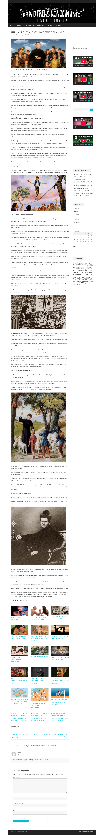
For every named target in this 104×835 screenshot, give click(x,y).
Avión (74, 264)
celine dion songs (78, 188)
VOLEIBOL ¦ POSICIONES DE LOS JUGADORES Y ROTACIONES (39, 705)
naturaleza (88, 281)
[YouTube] (92, 1)
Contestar (13, 764)
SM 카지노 (76, 174)
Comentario (16, 777)
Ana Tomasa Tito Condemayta (84, 262)
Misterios (58, 25)
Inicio (11, 25)
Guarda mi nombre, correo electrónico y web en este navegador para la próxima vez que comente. (40, 818)
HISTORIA (49, 25)
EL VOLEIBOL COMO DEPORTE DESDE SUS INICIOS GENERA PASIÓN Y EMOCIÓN (19, 701)
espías (90, 268)
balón (77, 264)
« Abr (74, 246)
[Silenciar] (89, 65)
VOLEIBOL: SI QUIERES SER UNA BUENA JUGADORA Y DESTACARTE (59, 702)
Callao (79, 264)
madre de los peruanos (79, 277)
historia (88, 270)
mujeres (78, 281)
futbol (74, 270)
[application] (83, 61)
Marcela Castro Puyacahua (84, 278)
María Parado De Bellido (83, 279)
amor (74, 262)
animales (75, 263)
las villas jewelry (78, 179)
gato (77, 270)
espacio (85, 268)
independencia (82, 274)
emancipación (79, 268)
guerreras (81, 270)
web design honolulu (79, 193)
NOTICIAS (76, 219)
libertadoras (80, 276)
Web (14, 810)
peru (83, 282)
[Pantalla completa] (91, 65)
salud (78, 284)
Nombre (15, 796)
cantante (84, 264)
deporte (81, 267)
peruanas (87, 283)
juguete (89, 274)
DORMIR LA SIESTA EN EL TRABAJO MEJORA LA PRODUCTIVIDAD (18, 660)
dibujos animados (87, 267)
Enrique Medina (15, 35)
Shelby (19, 752)
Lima (85, 276)
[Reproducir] (75, 65)
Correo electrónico (18, 803)
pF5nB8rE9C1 (77, 184)
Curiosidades (30, 25)
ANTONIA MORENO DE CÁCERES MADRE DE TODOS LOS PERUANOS (39, 638)
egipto (74, 268)
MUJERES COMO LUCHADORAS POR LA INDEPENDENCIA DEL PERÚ (19, 681)
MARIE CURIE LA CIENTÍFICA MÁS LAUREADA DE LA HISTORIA (39, 681)
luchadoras (90, 276)
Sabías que (40, 25)
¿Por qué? (20, 25)
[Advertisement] (83, 38)
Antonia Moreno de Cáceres (84, 263)
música (83, 281)
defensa (77, 267)
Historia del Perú (81, 272)
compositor (75, 266)
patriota (78, 283)
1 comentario (35, 35)
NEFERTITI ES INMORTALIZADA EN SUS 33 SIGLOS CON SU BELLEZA (59, 681)
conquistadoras (83, 266)
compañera (89, 264)
